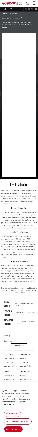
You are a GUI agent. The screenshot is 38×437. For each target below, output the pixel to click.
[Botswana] (29, 9)
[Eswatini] (35, 9)
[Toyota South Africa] (12, 3)
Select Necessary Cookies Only (17, 421)
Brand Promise (9, 362)
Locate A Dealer (25, 366)
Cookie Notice (9, 376)
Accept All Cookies (13, 429)
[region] (19, 409)
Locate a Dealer (9, 366)
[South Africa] (26, 9)
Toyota (22, 376)
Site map (7, 336)
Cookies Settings (19, 345)
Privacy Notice (9, 379)
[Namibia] (32, 9)
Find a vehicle (9, 358)
